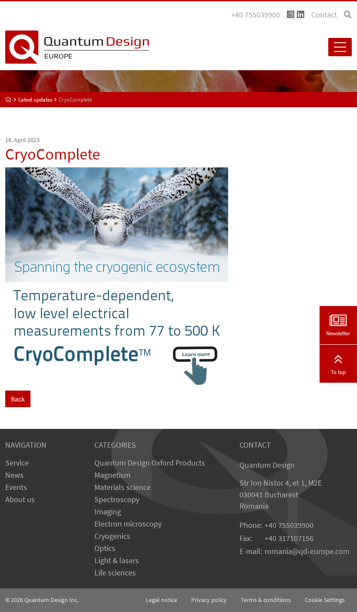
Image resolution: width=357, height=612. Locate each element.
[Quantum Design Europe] (8, 99)
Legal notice (161, 600)
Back (18, 398)
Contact (324, 15)
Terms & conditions (266, 600)
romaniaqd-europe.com (307, 551)
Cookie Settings (325, 600)
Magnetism (112, 475)
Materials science (122, 487)
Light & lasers (116, 560)
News (14, 475)
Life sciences (115, 573)
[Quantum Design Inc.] (290, 15)
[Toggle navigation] (340, 47)
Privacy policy (209, 600)
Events (16, 487)
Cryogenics (112, 536)
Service (17, 463)
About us (20, 499)
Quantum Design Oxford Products (149, 463)
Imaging (107, 512)
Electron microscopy (128, 524)
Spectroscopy (116, 499)
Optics (104, 548)
